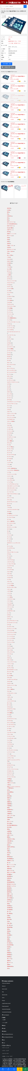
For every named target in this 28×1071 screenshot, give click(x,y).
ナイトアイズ (10, 569)
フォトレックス (10, 642)
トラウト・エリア (5, 1050)
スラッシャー (10, 497)
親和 (8, 933)
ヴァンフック (10, 774)
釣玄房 (8, 946)
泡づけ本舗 (9, 897)
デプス (8, 554)
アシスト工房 (10, 288)
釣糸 (9, 39)
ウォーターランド (11, 335)
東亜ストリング (10, 866)
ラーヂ (8, 730)
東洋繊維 (9, 874)
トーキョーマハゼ (11, 563)
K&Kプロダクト (10, 225)
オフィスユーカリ (11, 364)
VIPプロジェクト (10, 249)
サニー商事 (9, 440)
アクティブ (9, 286)
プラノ (8, 656)
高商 (8, 964)
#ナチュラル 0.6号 (14, 117)
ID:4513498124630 (12, 84)
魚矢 (8, 968)
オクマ (8, 360)
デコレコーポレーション (12, 552)
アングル (9, 310)
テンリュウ (9, 546)
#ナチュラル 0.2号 (14, 88)
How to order (4, 989)
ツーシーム (9, 535)
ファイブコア (10, 630)
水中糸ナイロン (17, 43)
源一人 (8, 911)
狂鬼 (8, 915)
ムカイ (8, 695)
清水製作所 (9, 907)
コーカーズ (9, 427)
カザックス (9, 376)
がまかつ (9, 261)
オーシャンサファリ (11, 370)
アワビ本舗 (9, 308)
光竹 (8, 790)
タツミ (8, 519)
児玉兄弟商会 (10, 792)
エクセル (9, 342)
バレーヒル (9, 603)
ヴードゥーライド (11, 776)
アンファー (9, 312)
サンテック (9, 450)
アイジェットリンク (11, 280)
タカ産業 (9, 513)
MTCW (8, 231)
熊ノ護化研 (9, 913)
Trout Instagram (6, 1014)
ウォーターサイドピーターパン (13, 331)
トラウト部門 (4, 1022)
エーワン (9, 352)
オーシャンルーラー (11, 372)
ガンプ (8, 389)
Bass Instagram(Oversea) (8, 1037)
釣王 (8, 948)
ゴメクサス (9, 433)
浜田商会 (9, 899)
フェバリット (10, 640)
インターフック (10, 325)
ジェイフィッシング (11, 474)
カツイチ (9, 378)
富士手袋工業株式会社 (11, 825)
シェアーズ (9, 462)
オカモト (9, 356)
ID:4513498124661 (12, 94)
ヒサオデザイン (10, 610)
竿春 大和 (9, 923)
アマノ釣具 (9, 300)
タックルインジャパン (11, 515)
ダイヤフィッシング (11, 527)
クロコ (8, 409)
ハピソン (9, 589)
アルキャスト (10, 304)
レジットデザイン (11, 755)
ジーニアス (9, 482)
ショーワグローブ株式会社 (12, 470)
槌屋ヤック (9, 894)
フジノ (8, 644)
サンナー (9, 452)
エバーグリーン (10, 346)
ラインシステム (10, 722)
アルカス (9, 302)
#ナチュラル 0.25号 (14, 79)
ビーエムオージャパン (11, 622)
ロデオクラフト (10, 765)
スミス (8, 495)
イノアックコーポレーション (13, 321)
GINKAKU (9, 216)
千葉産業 (9, 805)
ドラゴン (9, 567)
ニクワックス (10, 583)
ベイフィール (10, 663)
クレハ (8, 407)
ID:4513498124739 (12, 161)
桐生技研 (9, 888)
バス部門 (3, 1019)
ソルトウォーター (5, 1053)
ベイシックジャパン (11, 661)
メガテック (9, 697)
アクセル (9, 284)
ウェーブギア (10, 329)
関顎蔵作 (9, 952)
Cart (25, 1069)
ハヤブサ (9, 591)
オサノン (9, 362)
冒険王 (8, 797)
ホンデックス (10, 667)
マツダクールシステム (11, 679)
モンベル (9, 703)
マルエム (9, 681)
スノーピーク (10, 491)
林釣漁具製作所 (10, 882)
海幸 (8, 903)
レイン (8, 753)
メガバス (9, 699)
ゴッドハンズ (10, 431)
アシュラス (9, 292)
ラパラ (8, 728)
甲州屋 (8, 917)
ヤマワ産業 (9, 712)
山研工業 (9, 833)
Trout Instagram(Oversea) (8, 1034)
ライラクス (9, 720)
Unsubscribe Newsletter (6, 1012)
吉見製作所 (9, 809)
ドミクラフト (10, 565)
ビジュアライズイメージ (12, 620)
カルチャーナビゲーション (12, 382)
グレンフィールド (11, 417)
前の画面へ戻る (7, 63)
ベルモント (9, 665)
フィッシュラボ (10, 638)
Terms (3, 997)
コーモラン (9, 429)
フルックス (9, 650)
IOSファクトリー (10, 221)
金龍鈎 (8, 941)
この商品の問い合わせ (8, 67)
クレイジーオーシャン (11, 403)
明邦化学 (9, 856)
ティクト (9, 536)
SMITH (8, 243)
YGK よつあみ (10, 251)
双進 (8, 807)
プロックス (9, 659)
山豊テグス (9, 835)
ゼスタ (8, 505)
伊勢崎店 (4, 1031)
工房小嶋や (9, 841)
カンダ (8, 386)
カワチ (8, 384)
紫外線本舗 (9, 927)
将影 (8, 829)
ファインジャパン (11, 634)
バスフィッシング (5, 1047)
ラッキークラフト (11, 724)
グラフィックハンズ (11, 413)
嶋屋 (8, 837)
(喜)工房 (8, 208)
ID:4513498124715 (12, 132)
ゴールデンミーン (11, 437)
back (8, 1069)
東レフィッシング (11, 864)
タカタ (8, 511)
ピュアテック (10, 626)
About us (3, 986)
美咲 (8, 929)
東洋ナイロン (10, 870)
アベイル (9, 298)
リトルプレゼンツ (11, 738)
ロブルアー (9, 767)
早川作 (8, 852)
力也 (8, 799)
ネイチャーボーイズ (11, 587)
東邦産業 (9, 876)
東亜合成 (9, 868)
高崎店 (4, 1025)
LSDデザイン (10, 229)
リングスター (10, 744)
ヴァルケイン (10, 773)
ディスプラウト (10, 548)
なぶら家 (9, 269)
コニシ (8, 423)
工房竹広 (9, 843)
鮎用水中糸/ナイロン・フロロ (14, 41)
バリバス (10, 37)
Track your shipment (6, 983)
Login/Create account (6, 1003)
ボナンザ (9, 673)
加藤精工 (9, 801)
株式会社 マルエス (11, 884)
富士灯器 (9, 827)
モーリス (9, 704)
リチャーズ (9, 734)
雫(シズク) (9, 958)
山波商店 (9, 831)
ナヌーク (9, 581)
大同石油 (9, 811)
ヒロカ (8, 614)
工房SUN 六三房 (10, 839)
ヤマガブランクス (11, 708)
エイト (8, 340)
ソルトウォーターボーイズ (12, 509)
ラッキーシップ (10, 726)
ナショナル (9, 575)
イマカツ (9, 323)
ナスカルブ (9, 577)
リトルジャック (10, 736)
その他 (8, 265)
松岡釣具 (9, 878)
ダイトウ (9, 525)
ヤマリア (9, 710)
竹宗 (8, 921)
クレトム (9, 405)
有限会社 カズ (10, 860)
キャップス (9, 393)
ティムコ (9, 538)
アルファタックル (11, 306)
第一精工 (9, 925)
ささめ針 (9, 263)
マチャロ (9, 677)
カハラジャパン (10, 380)
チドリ (8, 533)
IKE (8, 218)
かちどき (9, 259)
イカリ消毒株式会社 (11, 318)
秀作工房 (9, 919)
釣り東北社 (9, 942)
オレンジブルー (10, 368)
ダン (8, 531)
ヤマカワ (9, 706)
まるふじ (9, 276)
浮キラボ (9, 901)
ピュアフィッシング (11, 628)
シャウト (9, 466)
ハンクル (9, 595)
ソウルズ (9, 507)
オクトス (9, 358)
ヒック (8, 612)
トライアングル (10, 561)
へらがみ (9, 272)
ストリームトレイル (11, 489)
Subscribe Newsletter (6, 1009)
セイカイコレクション (11, 501)
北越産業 (9, 803)
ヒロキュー (9, 616)
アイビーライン (10, 282)
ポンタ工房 (9, 675)
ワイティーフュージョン (12, 769)
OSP (8, 241)
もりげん (9, 278)
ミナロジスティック (11, 693)
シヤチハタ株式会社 (11, 468)
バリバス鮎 (10, 43)
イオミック (9, 316)
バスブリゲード (10, 599)
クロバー (9, 411)
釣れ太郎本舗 (10, 944)
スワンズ (9, 499)
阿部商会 (9, 956)
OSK (8, 239)
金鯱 (8, 939)
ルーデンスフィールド (11, 750)
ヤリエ (8, 714)
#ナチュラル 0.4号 (14, 98)
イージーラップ (10, 327)
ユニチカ (9, 716)
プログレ (9, 657)
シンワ (8, 472)
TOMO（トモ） (10, 245)
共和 (8, 794)
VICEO (8, 247)
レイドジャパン (10, 752)
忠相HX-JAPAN (10, 846)
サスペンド (9, 439)
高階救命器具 (10, 966)
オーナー (9, 374)
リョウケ (9, 742)
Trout (4, 1042)
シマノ (8, 464)
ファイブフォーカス (11, 632)
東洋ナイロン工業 (11, 872)
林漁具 (8, 880)
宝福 (8, 819)
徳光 (8, 844)
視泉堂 (8, 931)
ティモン (9, 540)
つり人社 (9, 267)
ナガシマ (9, 573)
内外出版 (9, 795)
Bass (4, 1040)
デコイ (8, 550)
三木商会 (9, 778)
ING (8, 220)
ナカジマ (9, 571)
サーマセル (9, 458)
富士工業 (9, 823)
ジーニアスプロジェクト (12, 484)
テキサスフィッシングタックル (13, 542)
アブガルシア (10, 296)
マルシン (9, 687)
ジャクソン (9, 476)
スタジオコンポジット (11, 488)
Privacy (3, 1000)
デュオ (8, 557)
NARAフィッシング (11, 233)
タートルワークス (11, 523)
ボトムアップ (10, 671)
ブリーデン (9, 653)
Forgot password (5, 1006)
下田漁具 (9, 780)
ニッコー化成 (10, 585)
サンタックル (10, 448)
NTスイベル (9, 235)
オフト (8, 366)
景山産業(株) (9, 858)
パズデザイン (10, 605)
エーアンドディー (11, 350)
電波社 (8, 960)
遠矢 (8, 937)
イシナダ (9, 319)
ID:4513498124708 (12, 142)
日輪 (8, 850)
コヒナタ (9, 425)
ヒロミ (8, 618)
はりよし (9, 271)
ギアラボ (9, 399)
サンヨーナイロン (11, 454)
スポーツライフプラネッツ (12, 493)
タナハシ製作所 (10, 521)
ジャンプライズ (10, 480)
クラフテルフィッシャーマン (13, 401)
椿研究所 (9, 891)
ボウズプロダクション (11, 669)
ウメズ (8, 337)
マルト (8, 691)
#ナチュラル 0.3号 (14, 156)
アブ (8, 294)
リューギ (9, 740)
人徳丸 (8, 784)
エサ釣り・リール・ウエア (7, 1056)
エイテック (9, 339)
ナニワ (8, 579)
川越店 (4, 1028)
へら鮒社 (9, 274)
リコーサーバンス (11, 732)
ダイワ (8, 529)
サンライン (9, 456)
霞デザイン (9, 962)
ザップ (8, 460)
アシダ (8, 290)
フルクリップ (10, 648)
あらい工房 (9, 255)
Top (14, 1069)
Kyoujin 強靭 (9, 227)
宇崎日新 (9, 817)
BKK (8, 212)
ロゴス (8, 763)
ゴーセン (9, 435)
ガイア (8, 388)
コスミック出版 (10, 421)
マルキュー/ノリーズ (11, 685)
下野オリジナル (10, 782)
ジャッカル (9, 478)
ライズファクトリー (11, 718)
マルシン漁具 (10, 689)
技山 (8, 848)
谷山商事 (9, 935)
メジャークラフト (11, 701)
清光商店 (9, 905)
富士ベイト (9, 821)
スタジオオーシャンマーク (12, 486)
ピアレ (8, 624)
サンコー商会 (10, 446)
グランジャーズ (10, 415)
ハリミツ (9, 593)
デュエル (9, 556)
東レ (8, 862)
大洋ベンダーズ (10, 815)
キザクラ (9, 391)
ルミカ (8, 748)
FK (7, 214)
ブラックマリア (10, 652)
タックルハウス (10, 517)
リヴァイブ (9, 746)
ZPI (8, 253)
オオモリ (9, 354)
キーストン (9, 397)
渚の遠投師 (9, 909)
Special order (4, 994)
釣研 (8, 950)
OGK (8, 237)
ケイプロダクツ (10, 419)
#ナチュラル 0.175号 (14, 127)
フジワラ (9, 646)
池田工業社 (9, 895)
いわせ (8, 257)
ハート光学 (9, 597)
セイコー (9, 503)
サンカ (8, 444)
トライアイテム (10, 559)
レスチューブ (10, 757)
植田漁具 (9, 890)
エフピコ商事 (10, 348)
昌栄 (8, 854)
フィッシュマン (10, 636)
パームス (9, 608)
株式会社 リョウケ (11, 886)
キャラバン (9, 395)
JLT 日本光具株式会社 (11, 223)
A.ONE (8, 210)
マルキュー (9, 683)
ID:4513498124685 (12, 113)
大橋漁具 (9, 813)
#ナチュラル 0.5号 (14, 108)
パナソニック (10, 606)
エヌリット (9, 344)
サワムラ (9, 442)
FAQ (3, 991)
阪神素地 (9, 954)
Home (3, 1069)
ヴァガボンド (10, 771)
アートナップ (10, 314)
